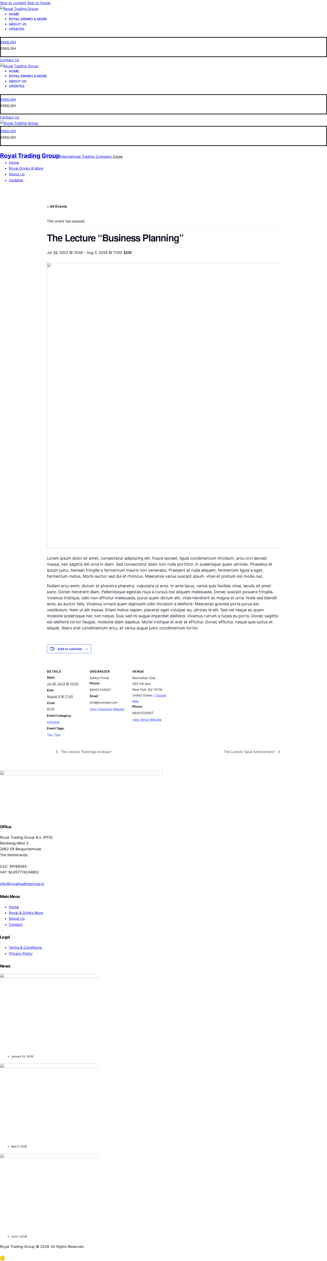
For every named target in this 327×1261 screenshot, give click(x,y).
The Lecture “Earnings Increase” (86, 751)
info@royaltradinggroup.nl (22, 883)
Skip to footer (39, 3)
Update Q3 (10, 1228)
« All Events (57, 206)
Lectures (53, 722)
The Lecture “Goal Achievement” (250, 751)
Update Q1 (10, 1048)
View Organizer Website (107, 709)
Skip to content (13, 3)
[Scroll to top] (2, 1258)
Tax (49, 734)
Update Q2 (10, 1138)
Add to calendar (70, 649)
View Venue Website (146, 719)
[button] (163, 48)
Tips (57, 734)
